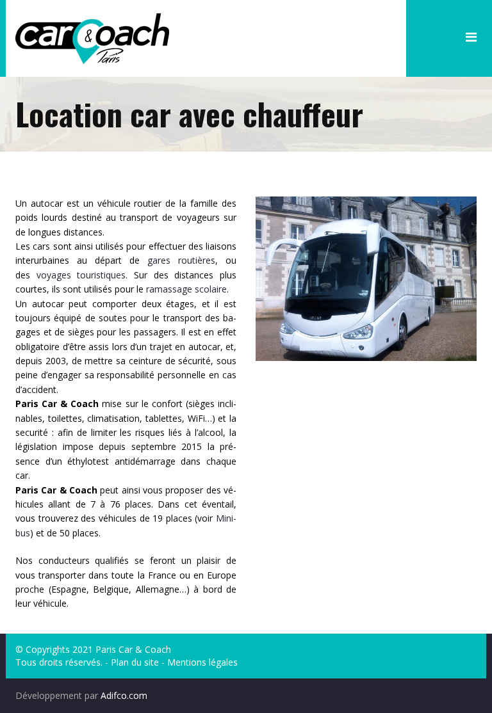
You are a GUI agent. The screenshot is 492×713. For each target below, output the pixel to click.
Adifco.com (124, 695)
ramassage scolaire (186, 289)
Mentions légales (202, 662)
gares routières (181, 260)
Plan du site (135, 662)
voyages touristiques (81, 275)
